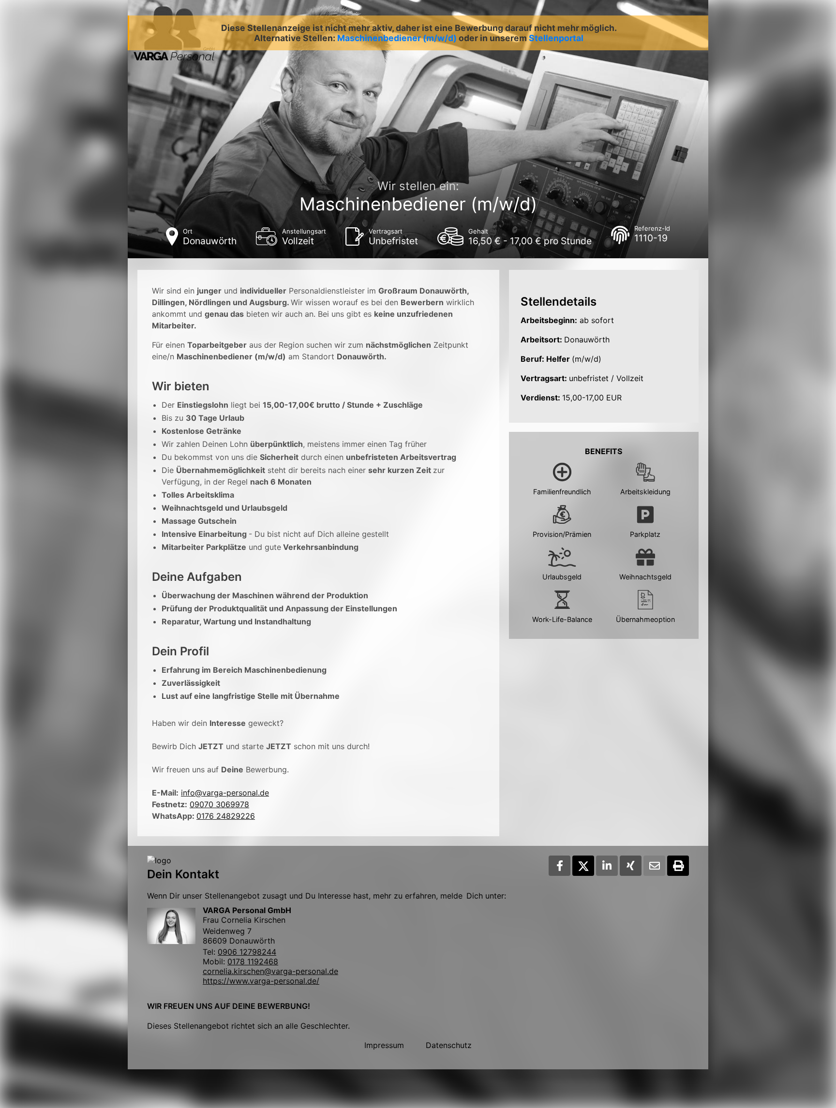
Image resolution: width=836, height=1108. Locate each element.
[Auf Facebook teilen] (559, 866)
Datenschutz (449, 1045)
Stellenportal (556, 38)
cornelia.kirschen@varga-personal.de (270, 971)
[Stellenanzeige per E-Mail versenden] (654, 866)
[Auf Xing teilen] (631, 866)
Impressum (384, 1045)
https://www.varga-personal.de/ (261, 981)
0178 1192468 (252, 961)
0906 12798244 (247, 952)
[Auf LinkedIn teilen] (607, 866)
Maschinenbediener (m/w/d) (397, 38)
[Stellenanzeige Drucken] (678, 866)
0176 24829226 (225, 816)
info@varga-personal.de (225, 793)
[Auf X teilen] (583, 866)
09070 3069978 (219, 804)
